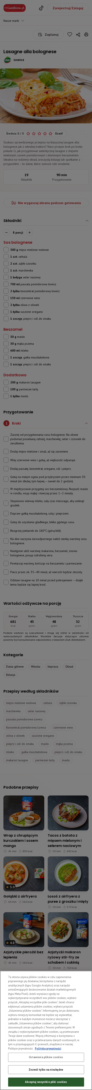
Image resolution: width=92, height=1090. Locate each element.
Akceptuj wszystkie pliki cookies (46, 1082)
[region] (46, 1030)
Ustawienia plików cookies (46, 1057)
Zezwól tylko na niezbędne (46, 1069)
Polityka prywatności (48, 1048)
